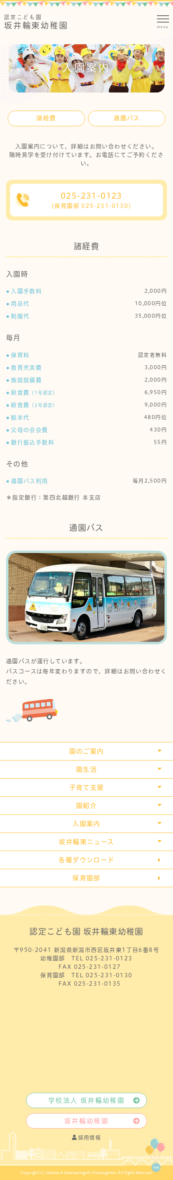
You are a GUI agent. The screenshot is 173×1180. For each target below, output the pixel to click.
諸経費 (46, 118)
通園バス (126, 118)
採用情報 (89, 1137)
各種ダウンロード (86, 860)
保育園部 (86, 878)
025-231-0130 (109, 975)
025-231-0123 (91, 200)
